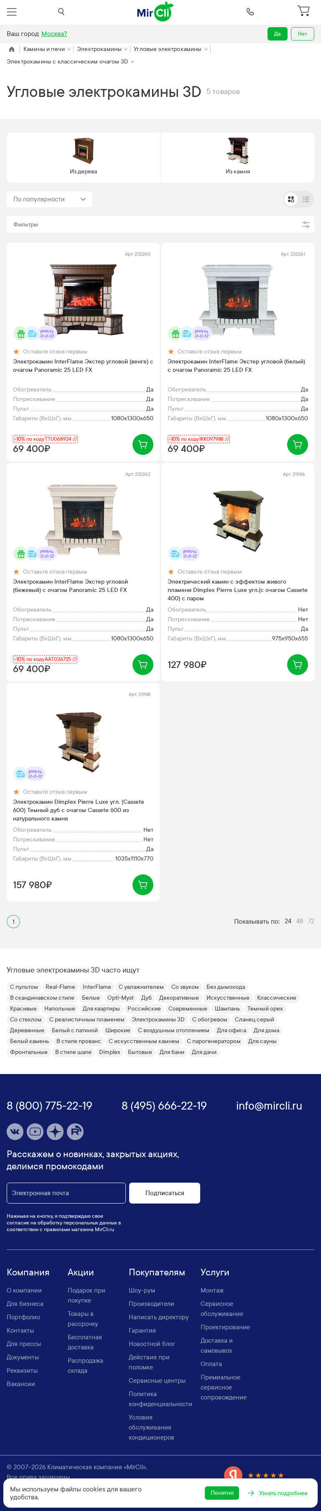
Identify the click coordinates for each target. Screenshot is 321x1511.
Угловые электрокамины (167, 49)
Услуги (215, 1272)
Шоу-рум (142, 1290)
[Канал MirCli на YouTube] (35, 1131)
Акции (81, 1272)
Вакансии (21, 1384)
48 (299, 921)
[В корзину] (142, 444)
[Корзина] (304, 11)
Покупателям (157, 1272)
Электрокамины (99, 49)
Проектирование (225, 1327)
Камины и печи (44, 49)
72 (311, 921)
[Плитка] (291, 199)
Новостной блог (152, 1344)
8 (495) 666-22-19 (164, 1106)
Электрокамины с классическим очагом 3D (67, 61)
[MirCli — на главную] (156, 11)
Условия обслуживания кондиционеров (151, 1427)
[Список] (306, 199)
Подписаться (164, 1193)
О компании (24, 1290)
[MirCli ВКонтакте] (15, 1131)
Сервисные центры (157, 1380)
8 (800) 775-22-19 (49, 1106)
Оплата (211, 1364)
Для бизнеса (25, 1304)
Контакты (20, 1330)
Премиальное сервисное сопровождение (224, 1387)
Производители (151, 1304)
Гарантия (142, 1330)
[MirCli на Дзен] (55, 1131)
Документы (23, 1357)
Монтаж (212, 1290)
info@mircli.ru (269, 1106)
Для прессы (24, 1344)
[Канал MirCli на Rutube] (75, 1131)
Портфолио (23, 1317)
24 (288, 921)
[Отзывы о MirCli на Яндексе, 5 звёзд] (254, 1475)
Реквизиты (22, 1370)
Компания (28, 1272)
